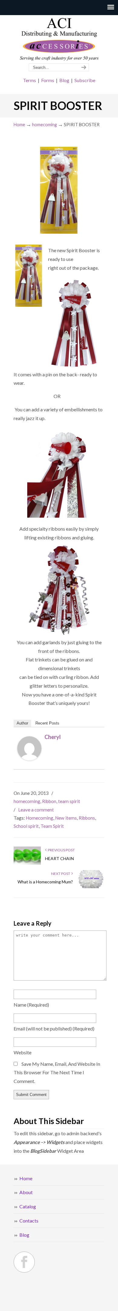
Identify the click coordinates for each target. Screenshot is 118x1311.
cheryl (52, 737)
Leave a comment (36, 809)
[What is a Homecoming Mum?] (90, 887)
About (26, 1192)
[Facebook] (24, 1262)
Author (22, 723)
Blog (64, 80)
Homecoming (39, 818)
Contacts (28, 1220)
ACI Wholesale (59, 39)
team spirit (69, 801)
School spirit (26, 826)
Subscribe (84, 80)
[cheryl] (29, 758)
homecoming (44, 124)
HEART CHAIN (59, 858)
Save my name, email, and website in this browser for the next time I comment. (57, 1072)
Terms (29, 80)
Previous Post (61, 850)
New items (66, 818)
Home (19, 124)
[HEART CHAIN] (27, 863)
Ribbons (87, 818)
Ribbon (49, 801)
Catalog (27, 1206)
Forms (47, 80)
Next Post (61, 873)
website (22, 1052)
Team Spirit (52, 826)
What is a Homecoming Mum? (45, 881)
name (31, 1004)
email (54, 1028)
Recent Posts (47, 723)
